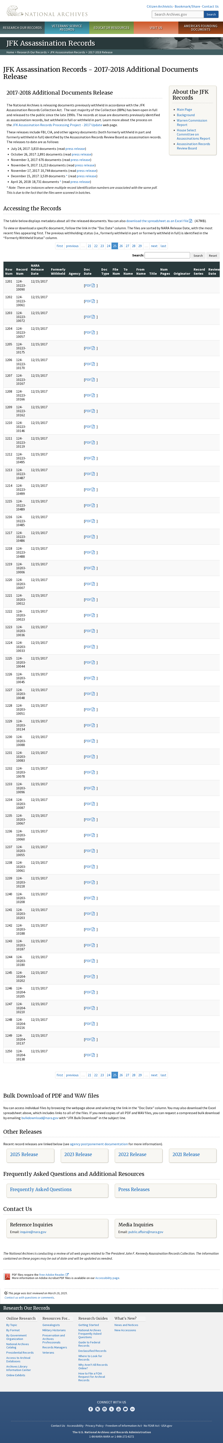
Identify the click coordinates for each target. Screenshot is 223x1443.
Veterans (48, 1352)
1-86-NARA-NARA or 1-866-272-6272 (111, 1436)
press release (75, 148)
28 (133, 246)
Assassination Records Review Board (193, 146)
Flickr (132, 1409)
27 (127, 246)
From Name (141, 271)
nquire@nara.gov (33, 1232)
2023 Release (78, 1154)
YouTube (118, 1409)
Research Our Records (22, 27)
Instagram (104, 1409)
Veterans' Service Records (67, 28)
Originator (182, 273)
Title (153, 273)
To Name (128, 271)
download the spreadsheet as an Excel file (157, 221)
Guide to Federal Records (89, 1344)
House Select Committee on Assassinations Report (193, 134)
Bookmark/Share (187, 6)
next (154, 246)
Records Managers (54, 1347)
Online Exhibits (15, 1375)
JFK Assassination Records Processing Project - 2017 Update (57, 125)
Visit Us (156, 27)
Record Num (21, 271)
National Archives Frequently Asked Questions (89, 1333)
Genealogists (51, 1325)
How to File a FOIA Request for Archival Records (91, 1376)
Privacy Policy (95, 1426)
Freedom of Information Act (124, 1426)
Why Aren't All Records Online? (93, 1366)
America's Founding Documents (200, 28)
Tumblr (111, 1409)
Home (10, 52)
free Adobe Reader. (52, 1275)
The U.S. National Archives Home (47, 10)
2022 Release (132, 1154)
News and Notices (126, 1325)
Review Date (214, 271)
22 (96, 246)
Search (211, 14)
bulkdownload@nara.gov (39, 1118)
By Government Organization (16, 1337)
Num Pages (165, 271)
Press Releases (134, 1189)
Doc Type (105, 271)
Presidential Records (20, 1352)
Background (186, 115)
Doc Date (87, 271)
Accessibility (75, 1426)
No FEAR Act (151, 1426)
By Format (13, 1330)
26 (121, 246)
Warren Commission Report (192, 122)
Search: (138, 255)
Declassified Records (92, 1351)
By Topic (11, 1325)
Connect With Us (111, 1402)
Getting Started (88, 1325)
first (60, 246)
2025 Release (24, 1154)
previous (72, 246)
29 (140, 246)
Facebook (90, 1409)
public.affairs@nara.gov (145, 1232)
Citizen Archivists (160, 6)
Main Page (184, 109)
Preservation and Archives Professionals (53, 1338)
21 (89, 246)
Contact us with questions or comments (29, 1297)
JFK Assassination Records (67, 52)
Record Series (199, 271)
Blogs (125, 1409)
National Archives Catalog (17, 1345)
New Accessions (125, 1330)
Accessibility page (107, 1278)
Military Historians (54, 1330)
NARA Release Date (37, 269)
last (163, 246)
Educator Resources (111, 27)
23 (102, 246)
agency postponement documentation (99, 1144)
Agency (74, 273)
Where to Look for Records (90, 1357)
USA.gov (166, 1426)
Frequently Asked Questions (41, 1189)
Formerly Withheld (58, 271)
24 (108, 246)
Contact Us (210, 6)
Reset (213, 256)
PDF (88, 285)
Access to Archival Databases (18, 1359)
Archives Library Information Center (18, 1368)
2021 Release (186, 1154)
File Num (116, 271)
